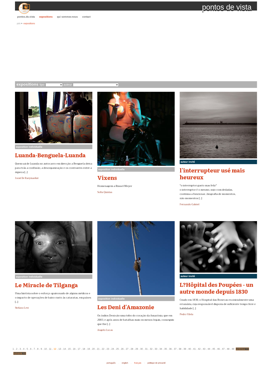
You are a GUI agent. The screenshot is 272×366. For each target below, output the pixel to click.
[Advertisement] (136, 53)
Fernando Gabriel (189, 204)
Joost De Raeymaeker (27, 178)
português (111, 363)
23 (108, 349)
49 (233, 349)
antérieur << (242, 349)
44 (209, 349)
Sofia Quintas (104, 192)
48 (228, 349)
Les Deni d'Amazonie (125, 307)
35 (165, 349)
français (137, 363)
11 (50, 349)
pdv (19, 23)
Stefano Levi (22, 308)
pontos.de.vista (26, 16)
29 (136, 349)
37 (175, 349)
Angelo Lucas (105, 330)
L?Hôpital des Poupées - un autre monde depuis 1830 (216, 287)
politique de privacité (156, 363)
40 (189, 349)
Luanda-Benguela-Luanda (50, 155)
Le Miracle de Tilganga (46, 285)
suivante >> (20, 353)
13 (59, 349)
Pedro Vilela (186, 314)
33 (156, 349)
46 (218, 349)
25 (117, 349)
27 (127, 349)
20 (93, 349)
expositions (46, 16)
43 (204, 349)
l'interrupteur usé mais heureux (212, 173)
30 (141, 349)
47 (223, 349)
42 (199, 349)
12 (55, 349)
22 (103, 349)
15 (69, 349)
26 (122, 349)
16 (74, 349)
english (125, 363)
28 (132, 349)
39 (185, 349)
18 (84, 349)
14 (64, 349)
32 (151, 349)
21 (98, 349)
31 (146, 349)
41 (194, 349)
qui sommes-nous (67, 16)
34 (160, 349)
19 (88, 349)
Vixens (107, 177)
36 (170, 349)
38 (180, 349)
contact (86, 16)
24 (112, 349)
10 (45, 349)
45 (213, 349)
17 (79, 349)
